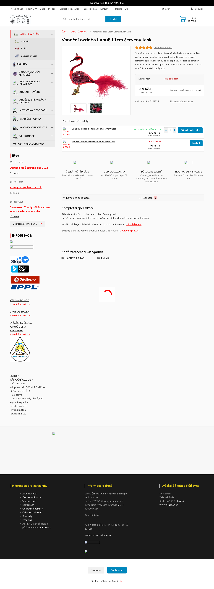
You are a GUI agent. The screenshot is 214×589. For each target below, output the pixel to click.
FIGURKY (22, 64)
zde (120, 581)
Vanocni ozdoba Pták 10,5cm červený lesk (94, 128)
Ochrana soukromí (31, 512)
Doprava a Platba (31, 497)
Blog (127, 9)
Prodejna (52, 9)
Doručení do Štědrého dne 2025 (29, 168)
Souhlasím (117, 570)
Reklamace (28, 505)
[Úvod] (34, 19)
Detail (196, 143)
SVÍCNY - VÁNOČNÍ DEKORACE (30, 83)
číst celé (14, 173)
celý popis (160, 68)
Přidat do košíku (190, 130)
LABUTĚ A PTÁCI (29, 34)
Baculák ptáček (29, 55)
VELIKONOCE (27, 136)
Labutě (25, 41)
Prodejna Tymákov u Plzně (26, 187)
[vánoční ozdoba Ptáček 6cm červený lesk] (66, 144)
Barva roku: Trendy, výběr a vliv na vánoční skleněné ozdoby (30, 209)
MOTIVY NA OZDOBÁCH (33, 110)
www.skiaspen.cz (41, 527)
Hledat (113, 19)
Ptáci (23, 48)
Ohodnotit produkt (163, 47)
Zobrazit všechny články (25, 223)
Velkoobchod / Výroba (70, 9)
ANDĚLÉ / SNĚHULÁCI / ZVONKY (32, 101)
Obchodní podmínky (32, 508)
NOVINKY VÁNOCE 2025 (33, 127)
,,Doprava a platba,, (129, 230)
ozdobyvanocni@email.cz (98, 535)
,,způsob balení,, (133, 224)
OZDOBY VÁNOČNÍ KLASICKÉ (29, 73)
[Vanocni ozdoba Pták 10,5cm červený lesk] (66, 131)
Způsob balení (90, 9)
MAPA (180, 501)
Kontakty (104, 9)
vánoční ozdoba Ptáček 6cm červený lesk (93, 141)
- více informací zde (20, 304)
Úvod (64, 31)
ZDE (120, 505)
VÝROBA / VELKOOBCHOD (28, 143)
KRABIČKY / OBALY (30, 118)
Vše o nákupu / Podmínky (22, 9)
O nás (42, 9)
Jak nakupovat (29, 493)
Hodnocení (117, 9)
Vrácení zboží (29, 501)
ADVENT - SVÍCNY (29, 92)
